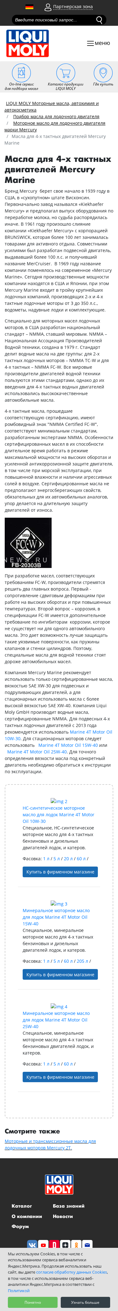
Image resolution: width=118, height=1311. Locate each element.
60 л (82, 859)
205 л (83, 961)
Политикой (19, 1290)
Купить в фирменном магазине (60, 872)
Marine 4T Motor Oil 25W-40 (37, 752)
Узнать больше (85, 1302)
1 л (47, 859)
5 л (57, 859)
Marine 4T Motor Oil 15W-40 (68, 745)
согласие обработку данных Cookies (71, 1272)
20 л (69, 859)
